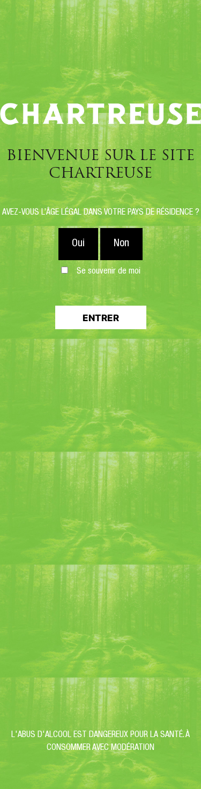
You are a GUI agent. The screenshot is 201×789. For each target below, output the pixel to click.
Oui (78, 244)
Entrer (101, 318)
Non (121, 244)
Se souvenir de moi (108, 272)
